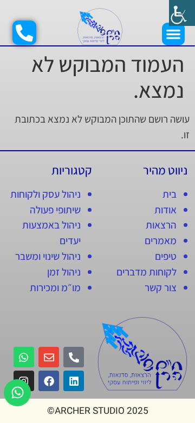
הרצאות (161, 225)
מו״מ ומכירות (55, 287)
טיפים (166, 256)
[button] (173, 34)
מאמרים (161, 240)
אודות (165, 210)
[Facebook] (48, 381)
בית (169, 194)
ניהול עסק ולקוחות (45, 194)
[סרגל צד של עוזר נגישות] (182, 13)
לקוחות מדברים (146, 272)
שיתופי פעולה (55, 210)
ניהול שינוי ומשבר (48, 256)
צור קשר (161, 287)
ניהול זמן (64, 272)
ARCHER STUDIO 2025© (97, 411)
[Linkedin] (73, 381)
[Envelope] (48, 357)
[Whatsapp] (17, 392)
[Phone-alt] (73, 357)
